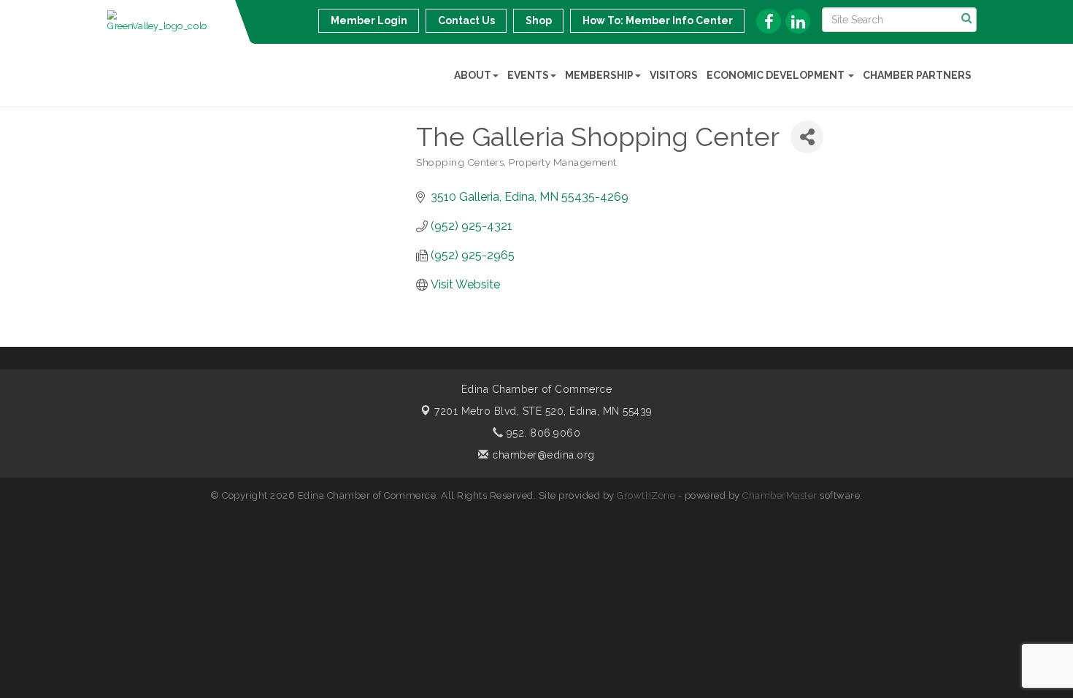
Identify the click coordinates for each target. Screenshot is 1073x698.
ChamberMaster (780, 495)
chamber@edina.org (542, 455)
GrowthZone (646, 495)
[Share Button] (807, 136)
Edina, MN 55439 (543, 411)
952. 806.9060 (541, 433)
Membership (599, 75)
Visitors (674, 75)
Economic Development (777, 75)
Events (528, 75)
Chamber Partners (917, 75)
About (472, 75)
